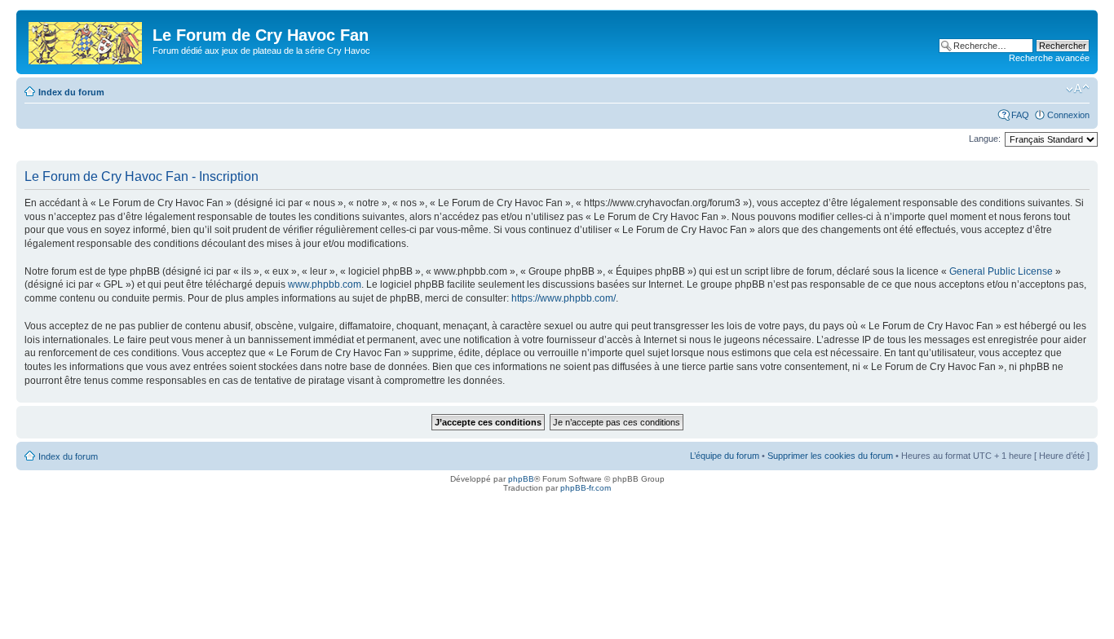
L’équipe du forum (724, 456)
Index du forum (71, 92)
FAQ (1020, 115)
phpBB (521, 478)
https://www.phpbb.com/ (563, 298)
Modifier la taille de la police (1078, 89)
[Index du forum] (86, 40)
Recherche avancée (1049, 58)
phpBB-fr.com (585, 487)
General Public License (1001, 271)
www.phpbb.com (324, 284)
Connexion (1068, 115)
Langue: (985, 138)
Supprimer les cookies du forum (830, 456)
